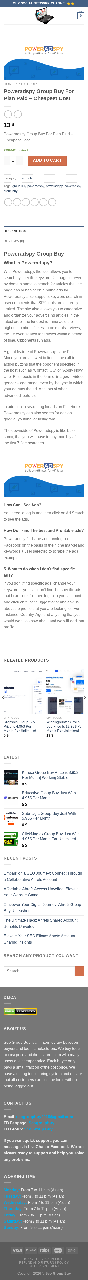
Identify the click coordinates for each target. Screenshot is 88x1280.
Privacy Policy (49, 1259)
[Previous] (3, 707)
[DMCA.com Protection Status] (20, 1011)
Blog (28, 1259)
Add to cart (47, 160)
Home (9, 84)
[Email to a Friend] (35, 202)
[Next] (84, 707)
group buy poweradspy (28, 186)
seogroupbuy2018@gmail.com (44, 1117)
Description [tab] (15, 231)
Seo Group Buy (38, 1129)
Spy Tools (28, 84)
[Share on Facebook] (17, 202)
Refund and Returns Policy (44, 1262)
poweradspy (54, 186)
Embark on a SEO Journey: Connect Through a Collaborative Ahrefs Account (43, 876)
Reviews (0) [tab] (14, 241)
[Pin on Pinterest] (43, 202)
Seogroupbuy (41, 1123)
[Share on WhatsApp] (8, 202)
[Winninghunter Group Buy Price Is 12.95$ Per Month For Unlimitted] (65, 691)
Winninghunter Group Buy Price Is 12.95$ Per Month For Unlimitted (64, 726)
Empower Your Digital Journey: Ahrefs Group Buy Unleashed (42, 908)
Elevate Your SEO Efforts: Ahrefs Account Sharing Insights (39, 939)
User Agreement (44, 1266)
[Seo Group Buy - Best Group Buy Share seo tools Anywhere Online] (44, 15)
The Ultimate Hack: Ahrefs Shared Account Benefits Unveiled (40, 923)
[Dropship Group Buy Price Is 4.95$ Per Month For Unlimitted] (23, 691)
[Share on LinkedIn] (52, 202)
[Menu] (7, 16)
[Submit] (79, 971)
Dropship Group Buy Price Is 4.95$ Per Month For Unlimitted (20, 726)
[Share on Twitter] (26, 202)
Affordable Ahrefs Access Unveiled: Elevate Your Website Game (41, 892)
